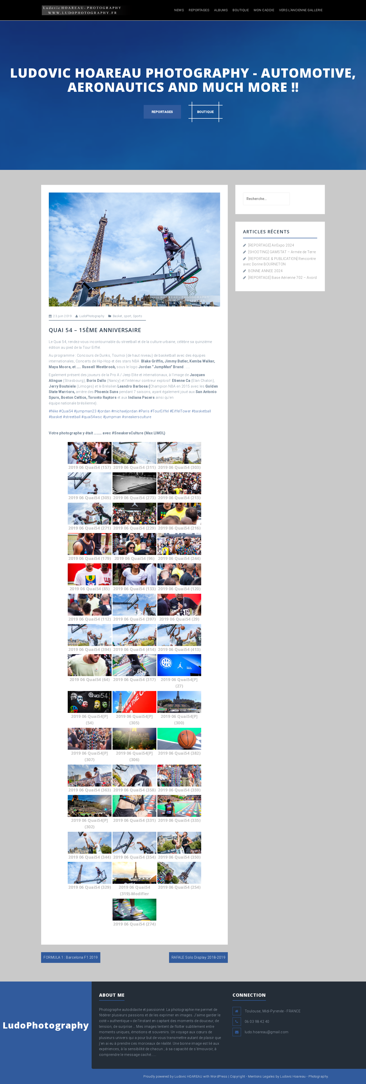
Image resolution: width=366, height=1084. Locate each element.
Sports (137, 316)
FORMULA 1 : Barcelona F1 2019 (71, 957)
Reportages (199, 10)
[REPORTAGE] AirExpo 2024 (271, 245)
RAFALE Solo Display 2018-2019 (199, 957)
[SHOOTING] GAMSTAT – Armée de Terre (282, 252)
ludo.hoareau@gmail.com (267, 1032)
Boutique (241, 10)
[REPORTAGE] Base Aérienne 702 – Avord (282, 278)
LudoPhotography (92, 316)
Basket (117, 316)
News (179, 10)
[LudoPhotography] (86, 10)
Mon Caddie (264, 10)
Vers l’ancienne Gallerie (300, 10)
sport (127, 316)
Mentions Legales (261, 1076)
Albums (221, 10)
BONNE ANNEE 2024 (265, 271)
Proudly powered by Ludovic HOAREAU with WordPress (185, 1076)
